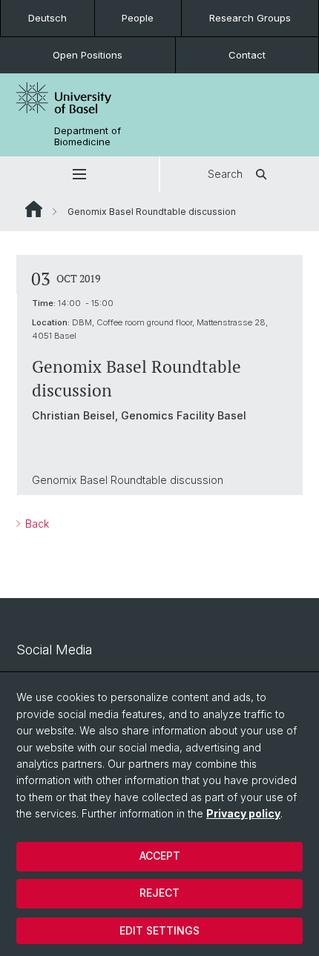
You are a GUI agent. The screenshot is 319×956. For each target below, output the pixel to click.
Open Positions (87, 55)
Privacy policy (243, 813)
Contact (247, 55)
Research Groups (250, 18)
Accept (159, 855)
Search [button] (225, 173)
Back (35, 523)
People (138, 18)
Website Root (33, 209)
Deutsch (47, 18)
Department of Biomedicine (87, 136)
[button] (79, 174)
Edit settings (159, 930)
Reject (159, 892)
